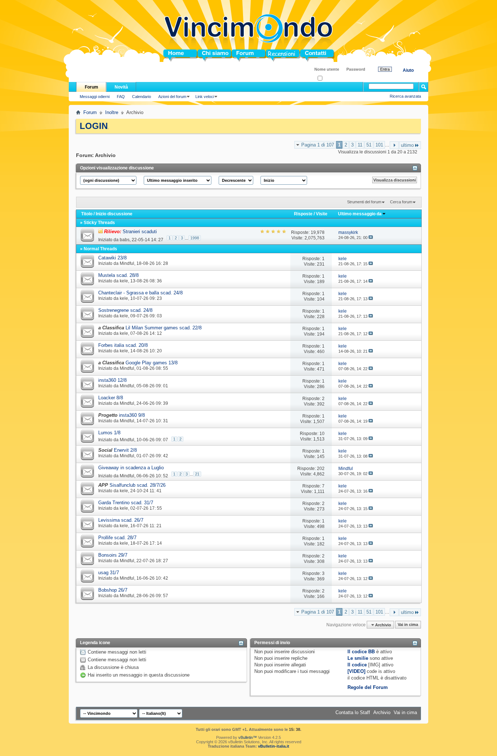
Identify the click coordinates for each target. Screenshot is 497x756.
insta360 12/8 (112, 380)
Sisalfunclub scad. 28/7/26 (138, 485)
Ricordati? (331, 79)
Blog (271, 55)
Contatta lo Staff (352, 712)
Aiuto (408, 70)
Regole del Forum (367, 687)
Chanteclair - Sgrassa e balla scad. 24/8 (140, 292)
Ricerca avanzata (405, 96)
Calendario (141, 96)
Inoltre (111, 112)
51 (368, 145)
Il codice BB (361, 651)
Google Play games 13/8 (152, 362)
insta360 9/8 (132, 415)
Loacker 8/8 (110, 397)
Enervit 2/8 (125, 450)
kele (124, 280)
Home (169, 55)
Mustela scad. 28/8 (118, 275)
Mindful (127, 263)
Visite (321, 213)
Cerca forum (401, 202)
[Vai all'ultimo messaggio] (371, 237)
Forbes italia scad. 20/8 (123, 345)
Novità (121, 87)
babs (125, 239)
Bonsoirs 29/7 (112, 555)
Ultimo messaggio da (360, 213)
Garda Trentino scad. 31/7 (125, 502)
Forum (239, 55)
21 (197, 474)
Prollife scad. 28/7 (117, 537)
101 (379, 145)
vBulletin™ (247, 737)
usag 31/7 (108, 572)
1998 (194, 238)
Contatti (309, 55)
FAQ (121, 96)
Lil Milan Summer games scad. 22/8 (164, 327)
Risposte (303, 213)
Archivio (381, 712)
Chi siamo (209, 55)
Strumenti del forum (364, 202)
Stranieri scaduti (140, 231)
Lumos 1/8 (109, 432)
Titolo (86, 213)
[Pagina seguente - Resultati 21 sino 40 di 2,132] (394, 145)
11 (360, 145)
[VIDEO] (356, 671)
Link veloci (204, 96)
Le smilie (357, 658)
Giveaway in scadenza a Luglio (131, 467)
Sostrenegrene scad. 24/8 (125, 310)
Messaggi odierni (95, 96)
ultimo (407, 145)
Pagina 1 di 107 (317, 145)
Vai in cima (408, 625)
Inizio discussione (114, 213)
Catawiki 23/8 (112, 258)
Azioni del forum (172, 96)
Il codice (357, 664)
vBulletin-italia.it (273, 746)
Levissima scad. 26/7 (120, 520)
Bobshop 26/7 (112, 590)
